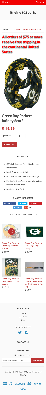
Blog (23, 320)
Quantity (6, 135)
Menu (7, 2)
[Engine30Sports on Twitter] (20, 333)
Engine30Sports (23, 12)
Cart (42, 2)
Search (23, 313)
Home (5, 29)
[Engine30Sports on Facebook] (26, 333)
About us (23, 317)
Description (22, 157)
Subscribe (37, 360)
